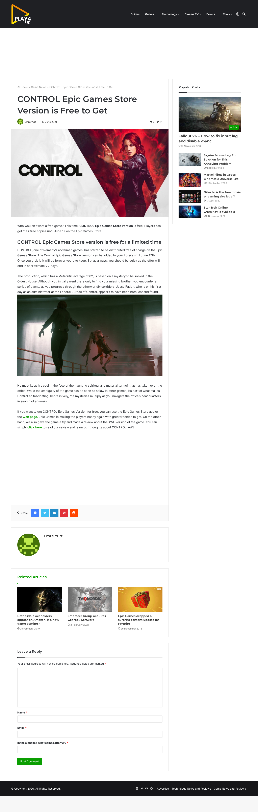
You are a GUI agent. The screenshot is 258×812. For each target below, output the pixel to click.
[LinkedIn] (54, 513)
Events (210, 14)
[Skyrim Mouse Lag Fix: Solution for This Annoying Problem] (190, 159)
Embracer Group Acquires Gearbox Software (87, 618)
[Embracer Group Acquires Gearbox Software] (90, 599)
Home (24, 87)
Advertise (163, 788)
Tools (226, 14)
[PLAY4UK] (21, 14)
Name (22, 712)
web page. (30, 417)
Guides (135, 14)
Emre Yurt (30, 121)
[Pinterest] (64, 513)
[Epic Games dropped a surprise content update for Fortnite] (140, 599)
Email (22, 727)
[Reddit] (74, 513)
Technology (169, 14)
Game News (38, 87)
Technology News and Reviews (191, 788)
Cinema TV (192, 14)
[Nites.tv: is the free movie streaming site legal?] (190, 196)
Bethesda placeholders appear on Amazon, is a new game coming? (38, 619)
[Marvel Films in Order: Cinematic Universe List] (190, 180)
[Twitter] (45, 513)
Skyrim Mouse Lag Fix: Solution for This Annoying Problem (220, 159)
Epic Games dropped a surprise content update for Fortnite (138, 619)
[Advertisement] (129, 44)
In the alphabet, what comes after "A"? (42, 742)
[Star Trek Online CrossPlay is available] (190, 212)
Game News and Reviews (230, 788)
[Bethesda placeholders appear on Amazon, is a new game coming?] (39, 599)
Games (149, 14)
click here (34, 427)
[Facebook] (35, 513)
